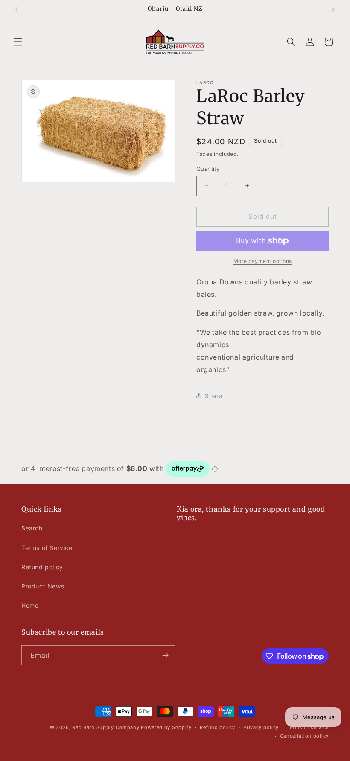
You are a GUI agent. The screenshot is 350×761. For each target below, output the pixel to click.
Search (32, 528)
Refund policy (42, 567)
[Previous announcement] (16, 9)
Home (29, 605)
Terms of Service (47, 547)
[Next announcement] (333, 9)
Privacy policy (261, 727)
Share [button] (213, 395)
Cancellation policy (304, 736)
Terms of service (308, 727)
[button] (18, 41)
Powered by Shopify (166, 727)
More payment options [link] (262, 261)
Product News (42, 586)
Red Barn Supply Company (106, 727)
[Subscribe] (165, 655)
